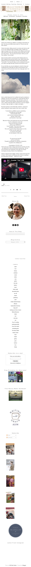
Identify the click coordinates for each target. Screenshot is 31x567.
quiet (15, 299)
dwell (15, 266)
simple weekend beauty (15, 301)
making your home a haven (15, 310)
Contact (27, 4)
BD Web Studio (13, 565)
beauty (15, 270)
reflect (8, 185)
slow (15, 279)
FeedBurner (18, 363)
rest (15, 316)
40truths (15, 303)
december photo (15, 291)
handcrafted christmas (15, 305)
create (15, 274)
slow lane (15, 318)
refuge (15, 347)
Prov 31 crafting (15, 322)
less (15, 345)
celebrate (15, 272)
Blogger (24, 565)
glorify (15, 338)
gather (15, 281)
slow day (15, 283)
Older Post (4, 196)
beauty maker (15, 332)
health (15, 336)
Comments (9, 437)
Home (11, 1)
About (18, 1)
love (5, 185)
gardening (15, 297)
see (15, 320)
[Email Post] (4, 184)
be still (15, 293)
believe (15, 285)
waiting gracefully (15, 324)
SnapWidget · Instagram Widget (20, 258)
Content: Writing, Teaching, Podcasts (11, 4)
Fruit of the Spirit (15, 326)
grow (15, 340)
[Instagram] (15, 225)
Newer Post (26, 196)
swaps (15, 314)
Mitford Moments (15, 312)
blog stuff (15, 307)
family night (15, 289)
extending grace (15, 328)
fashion (15, 342)
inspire (15, 295)
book (15, 334)
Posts (8, 435)
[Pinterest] (13, 225)
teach (15, 287)
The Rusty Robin (15, 330)
